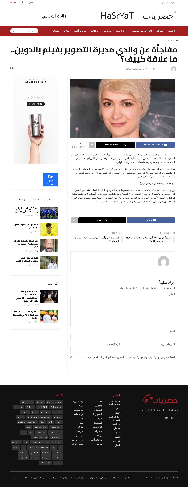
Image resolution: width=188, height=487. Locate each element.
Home (175, 40)
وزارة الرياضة (122, 30)
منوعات (55, 30)
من (23, 447)
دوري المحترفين (56, 437)
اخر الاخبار (95, 30)
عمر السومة (16, 442)
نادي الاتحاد (46, 452)
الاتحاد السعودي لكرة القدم (27, 422)
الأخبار (117, 445)
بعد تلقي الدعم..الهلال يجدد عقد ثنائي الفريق (26, 210)
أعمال (117, 412)
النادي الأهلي (41, 432)
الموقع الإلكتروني (167, 344)
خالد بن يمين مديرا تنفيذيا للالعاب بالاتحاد (27, 259)
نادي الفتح (45, 457)
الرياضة (98, 418)
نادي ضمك (57, 462)
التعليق (171, 294)
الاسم (171, 331)
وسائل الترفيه (77, 444)
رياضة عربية (78, 401)
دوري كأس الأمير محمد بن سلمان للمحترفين (46, 442)
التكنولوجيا (97, 414)
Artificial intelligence (114, 403)
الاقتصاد (98, 405)
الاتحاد (43, 422)
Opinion (24, 412)
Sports (20, 417)
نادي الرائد (22, 452)
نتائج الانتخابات (45, 462)
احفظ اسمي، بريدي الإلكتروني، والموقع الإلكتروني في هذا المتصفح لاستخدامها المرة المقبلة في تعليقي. (130, 357)
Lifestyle (57, 412)
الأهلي (50, 422)
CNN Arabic (56, 407)
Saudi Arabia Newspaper (38, 417)
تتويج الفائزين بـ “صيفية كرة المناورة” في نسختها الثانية (25, 315)
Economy (19, 407)
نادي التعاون (34, 452)
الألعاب (99, 401)
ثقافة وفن (97, 427)
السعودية (98, 422)
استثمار (117, 428)
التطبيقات (98, 410)
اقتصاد (117, 436)
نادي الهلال (23, 457)
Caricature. (27, 402)
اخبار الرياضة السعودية (142, 30)
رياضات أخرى (80, 30)
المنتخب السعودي (55, 432)
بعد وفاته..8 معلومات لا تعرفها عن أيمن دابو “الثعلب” (26, 244)
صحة (81, 405)
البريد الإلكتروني (112, 344)
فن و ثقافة (78, 414)
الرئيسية (171, 30)
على (25, 442)
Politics (57, 417)
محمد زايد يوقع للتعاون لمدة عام (26, 226)
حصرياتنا (160, 30)
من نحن (107, 30)
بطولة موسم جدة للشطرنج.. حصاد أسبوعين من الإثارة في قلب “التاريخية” (27, 296)
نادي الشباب (57, 457)
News (34, 412)
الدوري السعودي (55, 427)
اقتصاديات (116, 441)
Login (29, 2)
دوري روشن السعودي (39, 437)
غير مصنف (78, 410)
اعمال (117, 432)
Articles (39, 402)
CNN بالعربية (42, 407)
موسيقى (79, 435)
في (60, 447)
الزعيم (28, 427)
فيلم (81, 418)
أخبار (118, 408)
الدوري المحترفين (40, 427)
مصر (81, 422)
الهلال (23, 432)
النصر (31, 432)
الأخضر (59, 422)
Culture (30, 407)
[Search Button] (12, 30)
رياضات (98, 435)
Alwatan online (54, 402)
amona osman (163, 68)
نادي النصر (34, 457)
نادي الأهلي (57, 452)
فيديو (53, 447)
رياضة (99, 444)
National (45, 412)
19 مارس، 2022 (140, 68)
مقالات (66, 30)
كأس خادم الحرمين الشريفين (38, 447)
